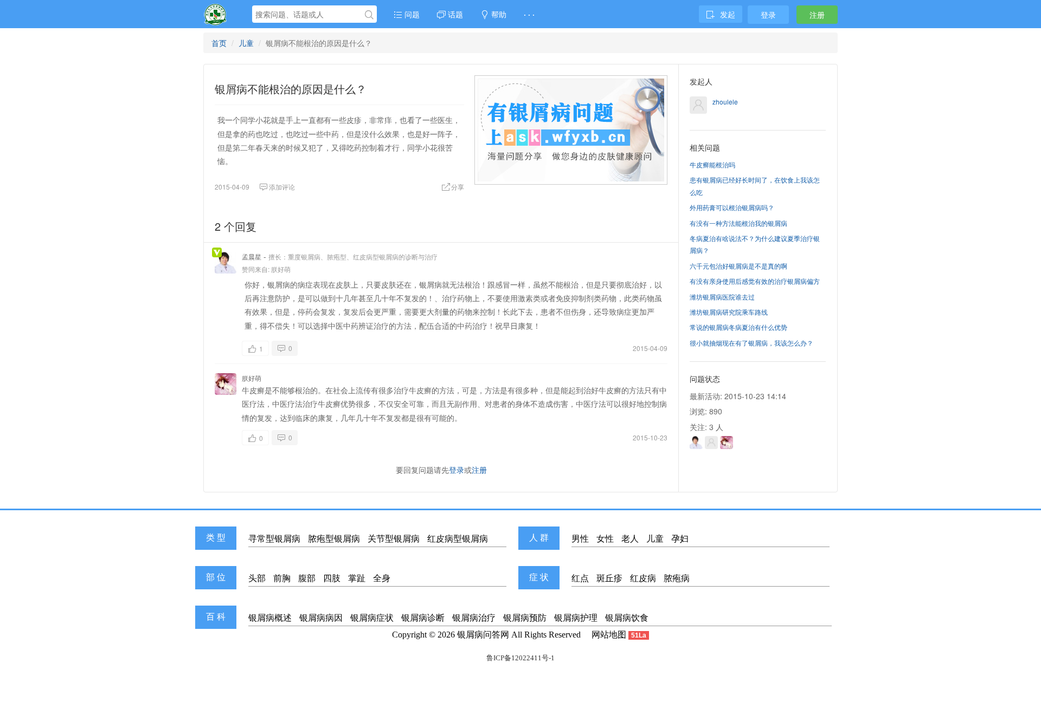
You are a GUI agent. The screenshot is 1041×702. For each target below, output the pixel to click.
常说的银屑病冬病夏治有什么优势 (738, 327)
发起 (727, 14)
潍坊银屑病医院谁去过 (722, 296)
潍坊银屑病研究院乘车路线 (729, 311)
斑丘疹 (609, 578)
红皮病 (643, 578)
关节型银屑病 (394, 538)
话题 (454, 14)
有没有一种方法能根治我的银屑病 (738, 222)
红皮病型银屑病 (457, 538)
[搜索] (369, 15)
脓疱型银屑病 (334, 538)
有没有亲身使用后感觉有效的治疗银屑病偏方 (755, 280)
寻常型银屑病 (274, 538)
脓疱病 (677, 578)
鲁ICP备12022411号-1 (520, 658)
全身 (381, 578)
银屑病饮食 (626, 617)
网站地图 (609, 634)
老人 (630, 538)
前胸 (282, 578)
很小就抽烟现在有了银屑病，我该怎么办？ (751, 342)
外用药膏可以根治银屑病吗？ (732, 207)
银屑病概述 (270, 617)
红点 (580, 578)
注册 (817, 14)
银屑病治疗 (474, 617)
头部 (257, 578)
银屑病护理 (575, 617)
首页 (219, 42)
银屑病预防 (525, 617)
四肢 (331, 578)
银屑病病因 (321, 617)
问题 (411, 14)
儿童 (246, 42)
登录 (768, 14)
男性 (580, 538)
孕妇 (680, 538)
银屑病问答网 (483, 634)
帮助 (497, 14)
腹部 (307, 578)
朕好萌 (281, 269)
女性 (605, 538)
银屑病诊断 (423, 617)
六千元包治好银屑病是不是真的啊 (738, 265)
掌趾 (356, 578)
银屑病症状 (372, 617)
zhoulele (725, 101)
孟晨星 (251, 256)
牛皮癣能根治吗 (712, 164)
